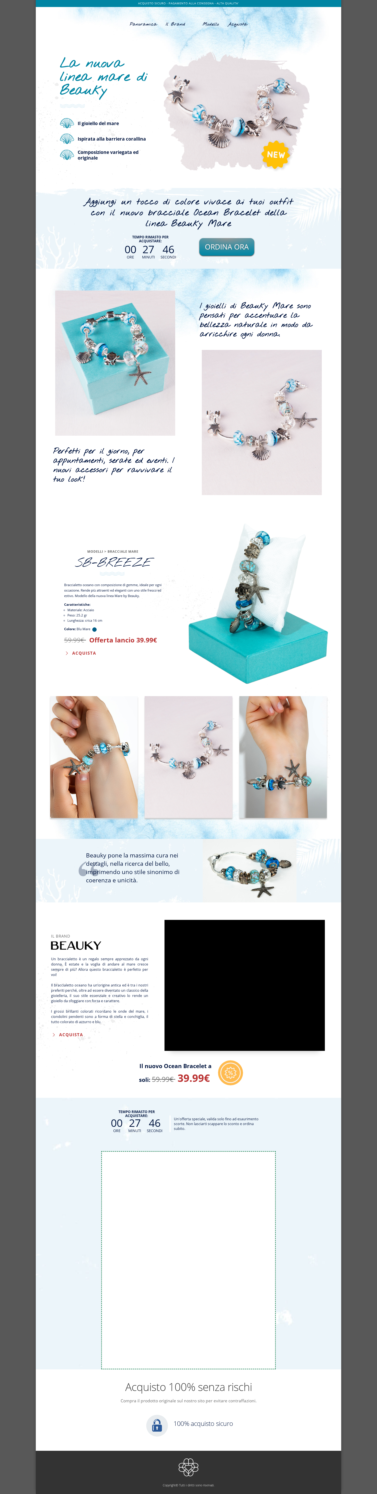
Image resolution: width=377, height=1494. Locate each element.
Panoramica (143, 24)
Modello (211, 24)
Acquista (237, 24)
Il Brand (175, 24)
